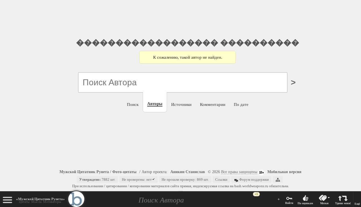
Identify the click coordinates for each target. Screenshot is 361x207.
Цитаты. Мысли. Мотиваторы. (40, 200)
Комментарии (212, 104)
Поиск (132, 104)
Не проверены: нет (137, 179)
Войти (289, 202)
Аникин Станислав (187, 172)
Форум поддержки (253, 179)
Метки (324, 203)
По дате (241, 104)
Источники (181, 104)
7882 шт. (97, 179)
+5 (256, 194)
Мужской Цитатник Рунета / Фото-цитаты (98, 172)
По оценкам (305, 203)
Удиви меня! (343, 203)
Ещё (357, 203)
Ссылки (221, 179)
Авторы (154, 103)
